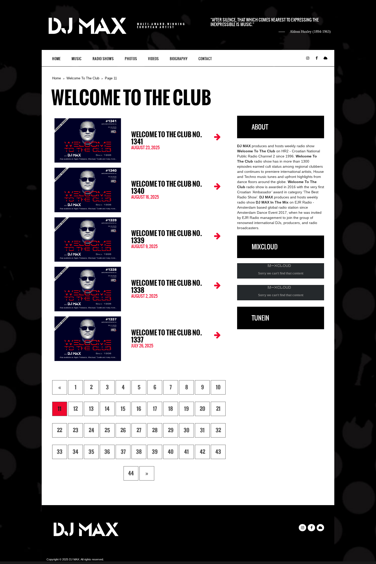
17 (155, 409)
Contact (205, 58)
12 (75, 409)
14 (107, 409)
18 (170, 409)
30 (186, 430)
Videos (153, 58)
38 (139, 452)
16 (139, 409)
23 (75, 430)
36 (107, 452)
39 (155, 452)
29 (170, 430)
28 (155, 430)
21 (218, 409)
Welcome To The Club (83, 78)
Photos (131, 58)
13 (91, 409)
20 (202, 409)
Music (77, 58)
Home (56, 58)
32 (218, 430)
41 (186, 452)
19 (186, 409)
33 (59, 452)
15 (123, 409)
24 (91, 430)
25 (107, 430)
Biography (178, 58)
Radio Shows (103, 58)
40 (170, 452)
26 (123, 430)
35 (91, 452)
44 (131, 473)
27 (139, 430)
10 (218, 387)
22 (59, 430)
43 (218, 452)
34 (75, 452)
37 (123, 452)
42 (202, 452)
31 (202, 430)
